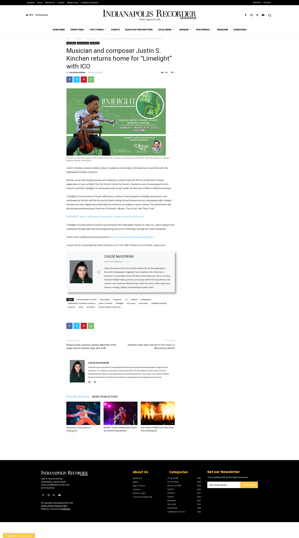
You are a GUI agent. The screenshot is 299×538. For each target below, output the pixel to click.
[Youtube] (263, 15)
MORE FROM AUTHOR (105, 396)
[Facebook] (246, 15)
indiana (134, 299)
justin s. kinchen (105, 303)
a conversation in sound (86, 299)
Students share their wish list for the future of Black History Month (151, 346)
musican (71, 307)
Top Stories (95, 43)
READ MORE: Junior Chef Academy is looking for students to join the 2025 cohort (105, 216)
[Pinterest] (84, 79)
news (80, 307)
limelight (119, 303)
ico (126, 299)
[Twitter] (257, 15)
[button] (269, 15)
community (104, 299)
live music (131, 303)
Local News (78, 38)
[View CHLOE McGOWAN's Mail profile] (98, 271)
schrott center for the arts (109, 307)
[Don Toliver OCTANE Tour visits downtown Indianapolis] (158, 413)
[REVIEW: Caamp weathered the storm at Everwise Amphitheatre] (121, 413)
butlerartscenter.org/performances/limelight (131, 236)
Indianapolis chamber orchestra (81, 303)
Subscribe (249, 484)
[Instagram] (251, 15)
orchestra (90, 307)
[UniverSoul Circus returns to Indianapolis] (83, 413)
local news (143, 303)
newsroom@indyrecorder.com (55, 484)
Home (68, 38)
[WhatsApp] (91, 79)
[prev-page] (68, 437)
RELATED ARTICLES (77, 396)
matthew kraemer (159, 303)
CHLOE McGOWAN (77, 72)
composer (117, 299)
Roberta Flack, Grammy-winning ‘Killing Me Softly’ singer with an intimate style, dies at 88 (91, 346)
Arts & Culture (91, 38)
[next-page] (73, 437)
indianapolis (146, 299)
